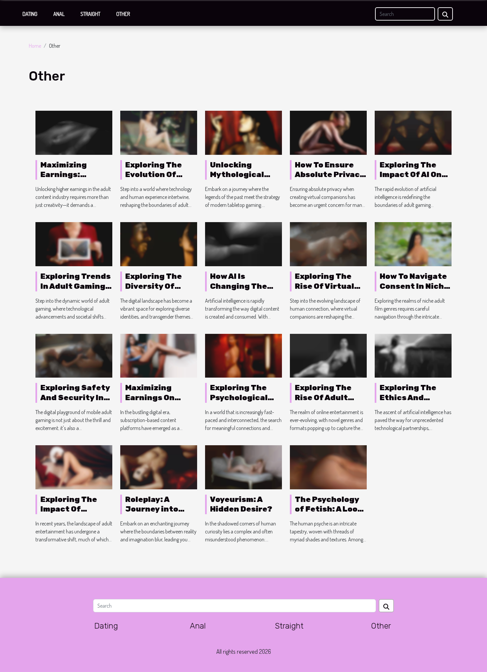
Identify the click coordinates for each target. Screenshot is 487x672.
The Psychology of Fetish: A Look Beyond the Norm (329, 509)
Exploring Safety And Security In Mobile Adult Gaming (75, 402)
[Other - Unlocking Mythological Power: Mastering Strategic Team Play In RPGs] (243, 132)
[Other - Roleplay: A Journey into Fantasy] (158, 466)
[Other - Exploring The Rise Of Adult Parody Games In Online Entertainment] (328, 355)
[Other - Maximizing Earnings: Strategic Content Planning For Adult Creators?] (73, 132)
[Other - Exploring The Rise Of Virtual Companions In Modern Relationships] (328, 243)
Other (123, 14)
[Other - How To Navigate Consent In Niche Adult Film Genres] (413, 243)
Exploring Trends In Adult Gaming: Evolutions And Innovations (75, 291)
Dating (30, 14)
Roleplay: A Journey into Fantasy (151, 509)
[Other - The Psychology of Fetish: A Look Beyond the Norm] (328, 466)
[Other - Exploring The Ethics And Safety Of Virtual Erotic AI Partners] (413, 355)
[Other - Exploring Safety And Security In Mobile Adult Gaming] (73, 355)
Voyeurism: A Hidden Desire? (241, 504)
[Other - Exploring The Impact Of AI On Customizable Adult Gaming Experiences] (413, 132)
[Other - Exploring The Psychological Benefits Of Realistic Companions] (243, 355)
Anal (59, 14)
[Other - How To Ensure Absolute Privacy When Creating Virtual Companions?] (328, 132)
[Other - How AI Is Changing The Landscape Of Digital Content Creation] (243, 243)
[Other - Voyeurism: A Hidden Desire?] (243, 466)
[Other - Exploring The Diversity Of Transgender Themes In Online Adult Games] (158, 243)
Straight (90, 14)
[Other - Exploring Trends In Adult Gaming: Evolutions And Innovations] (73, 243)
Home (35, 45)
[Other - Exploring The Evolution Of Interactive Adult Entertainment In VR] (158, 132)
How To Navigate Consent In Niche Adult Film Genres (414, 291)
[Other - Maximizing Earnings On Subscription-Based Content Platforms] (158, 355)
